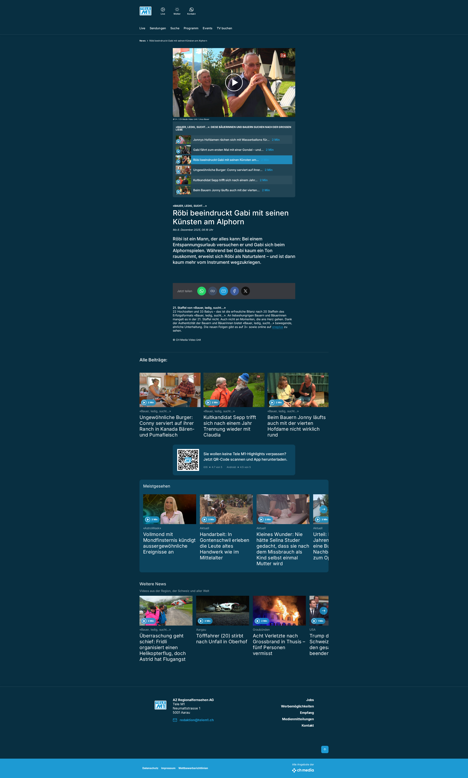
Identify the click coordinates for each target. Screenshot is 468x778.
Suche (174, 28)
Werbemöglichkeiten (297, 706)
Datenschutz (150, 768)
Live (142, 28)
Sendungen (158, 28)
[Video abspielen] (234, 82)
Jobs (310, 700)
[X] (245, 291)
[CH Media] (303, 769)
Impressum (168, 768)
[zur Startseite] (145, 11)
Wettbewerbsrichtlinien (193, 768)
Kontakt (308, 725)
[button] (212, 291)
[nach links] (144, 509)
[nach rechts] (324, 509)
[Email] (223, 291)
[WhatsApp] (201, 291)
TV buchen (224, 28)
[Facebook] (234, 291)
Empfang (307, 713)
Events (207, 28)
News (142, 40)
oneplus (277, 327)
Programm (191, 28)
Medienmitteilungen (298, 719)
